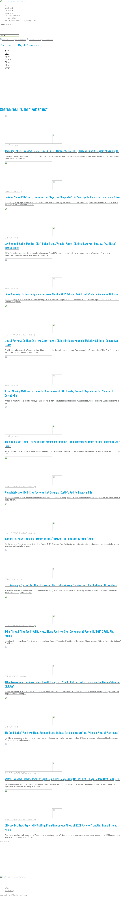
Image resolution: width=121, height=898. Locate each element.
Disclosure (9, 10)
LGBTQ (7, 64)
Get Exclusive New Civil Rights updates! (20, 20)
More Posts (4, 841)
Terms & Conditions (13, 15)
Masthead (9, 8)
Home (7, 50)
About (7, 5)
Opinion (7, 67)
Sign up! (7, 56)
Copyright (9, 13)
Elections (8, 59)
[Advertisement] (60, 87)
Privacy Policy (10, 18)
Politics (7, 62)
